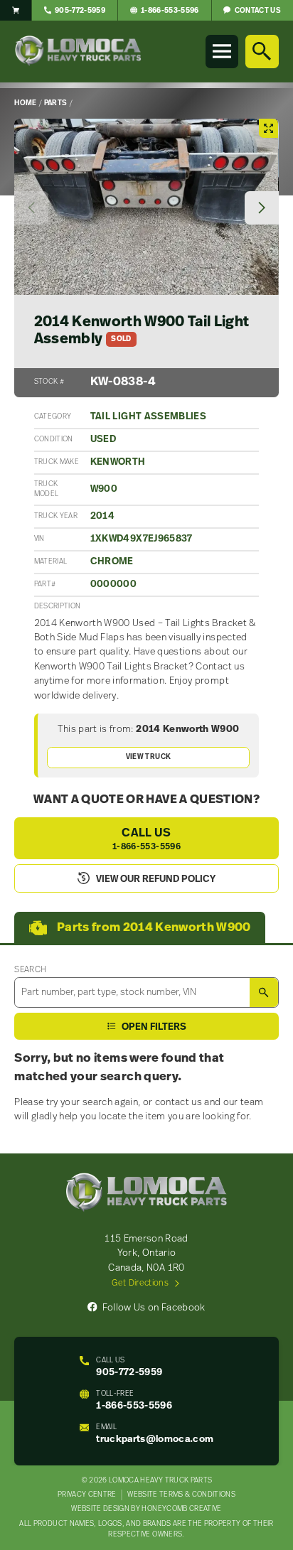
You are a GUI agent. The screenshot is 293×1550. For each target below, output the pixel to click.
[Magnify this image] (146, 207)
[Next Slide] (262, 208)
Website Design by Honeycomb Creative (146, 1509)
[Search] (261, 51)
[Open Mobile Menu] (222, 51)
